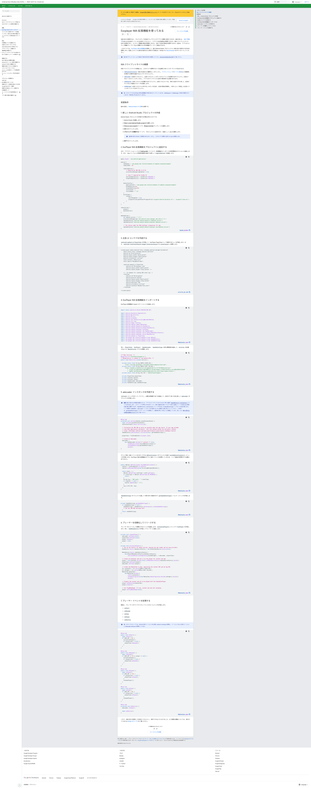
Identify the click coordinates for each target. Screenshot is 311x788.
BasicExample (171, 50)
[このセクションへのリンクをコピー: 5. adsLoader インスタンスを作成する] (155, 392)
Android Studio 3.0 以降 (135, 106)
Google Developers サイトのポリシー (146, 740)
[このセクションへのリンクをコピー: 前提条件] (130, 103)
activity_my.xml (183, 292)
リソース (20, 6)
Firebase (217, 758)
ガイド (3, 6)
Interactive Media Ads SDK (166, 57)
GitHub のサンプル (133, 721)
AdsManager (128, 86)
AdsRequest (127, 81)
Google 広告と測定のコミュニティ (148, 12)
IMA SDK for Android (35, 2)
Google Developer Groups (30, 755)
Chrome (217, 755)
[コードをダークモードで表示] (186, 157)
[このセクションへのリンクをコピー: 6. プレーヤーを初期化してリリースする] (157, 523)
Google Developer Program (30, 753)
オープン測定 (177, 72)
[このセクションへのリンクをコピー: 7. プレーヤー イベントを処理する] (151, 601)
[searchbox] (11, 11)
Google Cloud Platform (70, 778)
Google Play (218, 768)
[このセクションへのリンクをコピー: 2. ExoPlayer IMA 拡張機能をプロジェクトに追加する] (168, 147)
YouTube (121, 766)
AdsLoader (127, 77)
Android (217, 753)
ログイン (307, 2)
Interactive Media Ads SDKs (13, 2)
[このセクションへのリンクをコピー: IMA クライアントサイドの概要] (149, 65)
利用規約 (26, 784)
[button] (10, 53)
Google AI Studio (219, 761)
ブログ (121, 753)
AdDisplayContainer (130, 72)
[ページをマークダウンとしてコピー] (127, 34)
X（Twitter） (122, 763)
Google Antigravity (220, 763)
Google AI (81, 778)
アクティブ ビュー (167, 72)
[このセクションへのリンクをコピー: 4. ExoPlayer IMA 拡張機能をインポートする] (160, 300)
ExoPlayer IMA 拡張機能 (138, 48)
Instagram (122, 758)
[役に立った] (186, 27)
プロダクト (128, 26)
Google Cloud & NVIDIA (29, 763)
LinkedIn (121, 761)
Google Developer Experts (30, 758)
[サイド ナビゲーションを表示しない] (19, 785)
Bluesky (121, 755)
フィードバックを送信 (182, 31)
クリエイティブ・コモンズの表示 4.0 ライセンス (152, 738)
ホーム (122, 26)
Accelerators (27, 761)
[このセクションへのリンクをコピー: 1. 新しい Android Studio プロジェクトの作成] (161, 113)
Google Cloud (218, 766)
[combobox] (282, 1)
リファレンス (11, 6)
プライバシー (33, 784)
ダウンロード (28, 6)
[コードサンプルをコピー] (189, 157)
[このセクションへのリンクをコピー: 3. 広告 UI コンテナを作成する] (148, 238)
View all (217, 771)
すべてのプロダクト (92, 778)
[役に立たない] (189, 27)
